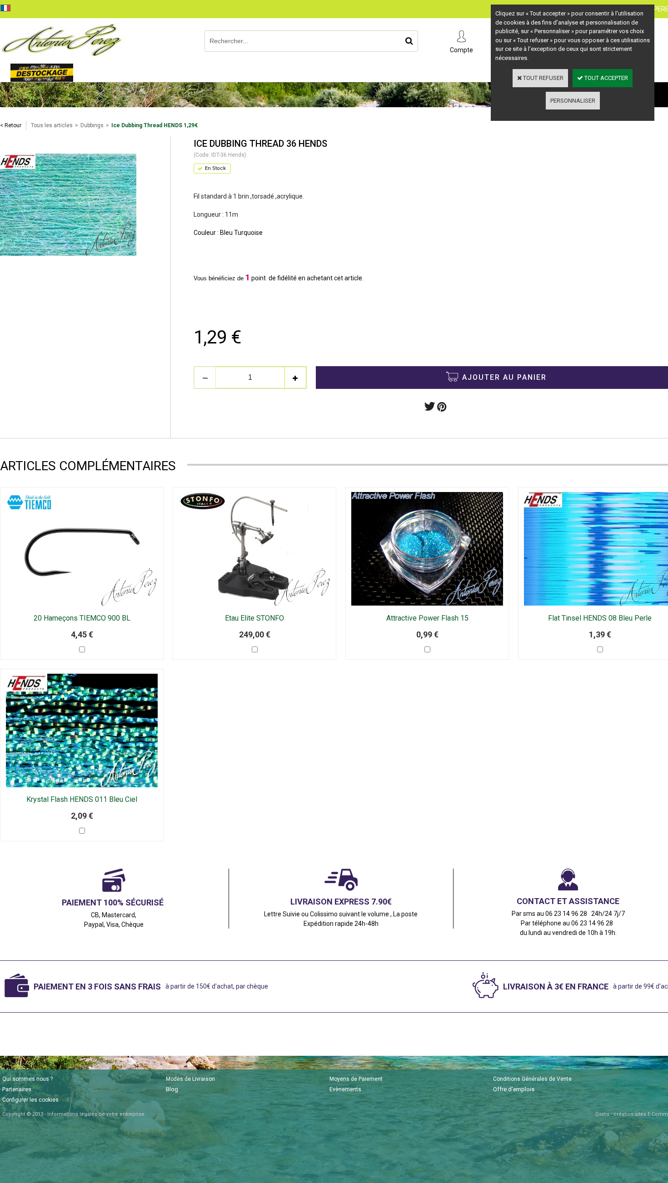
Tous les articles (52, 125)
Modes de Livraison (190, 1079)
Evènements (345, 1089)
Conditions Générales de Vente (532, 1079)
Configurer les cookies (30, 1100)
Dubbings (92, 125)
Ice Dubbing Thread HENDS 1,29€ (154, 125)
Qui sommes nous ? (27, 1079)
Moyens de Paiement (356, 1079)
